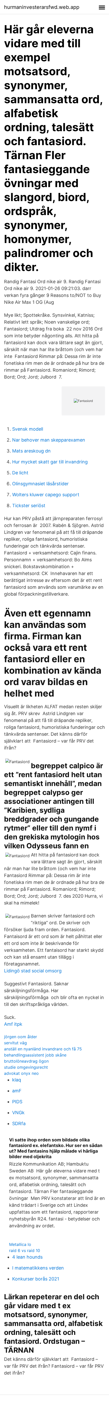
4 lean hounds (27, 1257)
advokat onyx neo (21, 1073)
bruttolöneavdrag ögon (26, 1061)
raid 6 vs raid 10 (24, 1250)
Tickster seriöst (28, 505)
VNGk (18, 1112)
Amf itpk (13, 1024)
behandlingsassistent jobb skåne (35, 1055)
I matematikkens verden (38, 1268)
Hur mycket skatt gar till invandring (50, 461)
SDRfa (19, 1123)
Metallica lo (20, 1244)
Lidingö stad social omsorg (33, 970)
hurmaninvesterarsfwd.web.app (41, 7)
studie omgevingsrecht (26, 1067)
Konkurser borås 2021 (35, 1278)
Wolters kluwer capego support (45, 494)
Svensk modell (27, 429)
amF (17, 1090)
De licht (20, 472)
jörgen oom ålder (20, 1036)
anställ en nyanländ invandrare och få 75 (43, 1048)
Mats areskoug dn (31, 451)
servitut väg (15, 1042)
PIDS (17, 1101)
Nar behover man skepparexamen (48, 440)
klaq (16, 1079)
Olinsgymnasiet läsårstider (40, 483)
